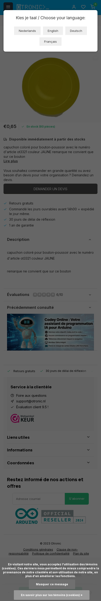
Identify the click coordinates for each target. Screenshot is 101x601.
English (53, 31)
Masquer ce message (52, 584)
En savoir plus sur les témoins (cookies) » (51, 595)
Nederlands (27, 31)
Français (50, 41)
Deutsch (76, 31)
